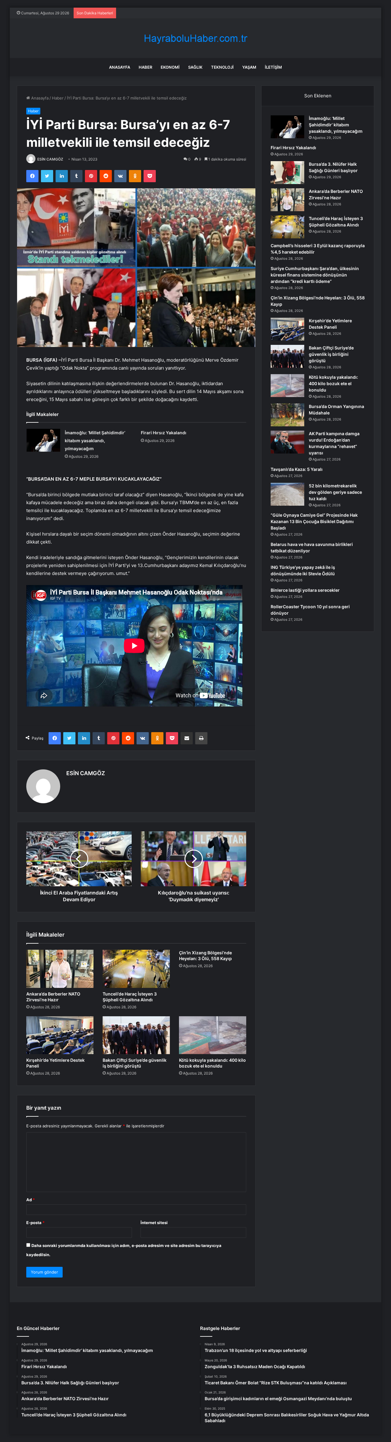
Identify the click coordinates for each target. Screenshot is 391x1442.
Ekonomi (170, 67)
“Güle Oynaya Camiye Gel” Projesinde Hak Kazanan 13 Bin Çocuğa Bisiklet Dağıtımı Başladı (314, 521)
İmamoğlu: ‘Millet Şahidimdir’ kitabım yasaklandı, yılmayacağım (95, 440)
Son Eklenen (317, 96)
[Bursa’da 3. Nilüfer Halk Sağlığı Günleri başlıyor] (287, 172)
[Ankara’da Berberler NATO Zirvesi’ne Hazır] (59, 969)
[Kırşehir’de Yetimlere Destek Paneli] (59, 1035)
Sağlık (195, 67)
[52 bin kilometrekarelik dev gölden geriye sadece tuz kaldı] (287, 494)
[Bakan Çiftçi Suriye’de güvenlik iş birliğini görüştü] (136, 1035)
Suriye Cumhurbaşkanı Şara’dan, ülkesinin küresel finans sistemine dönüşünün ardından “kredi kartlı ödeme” (315, 275)
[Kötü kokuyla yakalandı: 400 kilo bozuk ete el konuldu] (212, 1035)
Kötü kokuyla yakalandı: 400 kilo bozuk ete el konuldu (333, 383)
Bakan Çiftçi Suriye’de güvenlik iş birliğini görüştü (331, 354)
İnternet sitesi (154, 1222)
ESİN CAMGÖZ (50, 159)
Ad (30, 1199)
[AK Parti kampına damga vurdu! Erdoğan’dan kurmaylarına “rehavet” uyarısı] (287, 442)
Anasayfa (119, 67)
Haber (145, 67)
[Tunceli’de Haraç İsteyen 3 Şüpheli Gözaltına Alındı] (136, 969)
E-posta (35, 1222)
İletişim (273, 67)
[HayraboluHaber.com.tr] (195, 38)
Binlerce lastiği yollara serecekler (305, 590)
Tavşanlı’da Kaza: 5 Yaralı (297, 469)
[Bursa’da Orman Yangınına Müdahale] (287, 414)
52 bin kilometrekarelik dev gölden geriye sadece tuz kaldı (335, 492)
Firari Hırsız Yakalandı (163, 432)
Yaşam (249, 67)
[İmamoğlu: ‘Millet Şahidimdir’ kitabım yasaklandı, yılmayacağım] (43, 440)
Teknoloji (222, 67)
